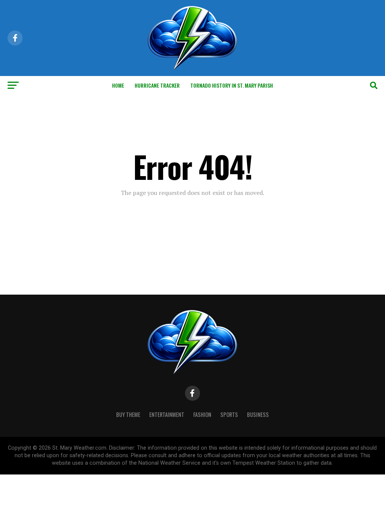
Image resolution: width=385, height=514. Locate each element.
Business (258, 414)
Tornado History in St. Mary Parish (231, 85)
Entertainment (166, 414)
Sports (229, 414)
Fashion (202, 414)
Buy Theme (128, 414)
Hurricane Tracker (157, 85)
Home (118, 85)
